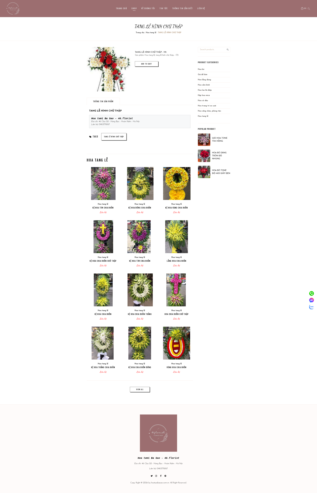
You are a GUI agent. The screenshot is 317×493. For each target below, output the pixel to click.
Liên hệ (201, 8)
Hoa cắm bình (204, 85)
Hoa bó (201, 69)
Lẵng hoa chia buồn (176, 261)
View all (140, 389)
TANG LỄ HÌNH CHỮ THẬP (114, 137)
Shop (134, 8)
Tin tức (163, 8)
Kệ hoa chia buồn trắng (140, 314)
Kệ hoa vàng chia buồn (176, 208)
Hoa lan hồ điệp (205, 90)
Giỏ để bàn (202, 75)
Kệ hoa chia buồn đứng (139, 367)
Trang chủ (121, 8)
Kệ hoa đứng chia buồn (139, 208)
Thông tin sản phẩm (103, 101)
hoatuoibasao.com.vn (160, 483)
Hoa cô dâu (203, 101)
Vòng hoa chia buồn (177, 367)
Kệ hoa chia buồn (103, 314)
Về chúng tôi (148, 8)
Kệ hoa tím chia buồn (103, 208)
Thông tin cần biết (182, 8)
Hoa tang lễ (151, 33)
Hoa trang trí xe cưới (207, 106)
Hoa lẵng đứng (204, 80)
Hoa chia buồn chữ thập (177, 314)
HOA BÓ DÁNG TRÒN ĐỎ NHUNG (219, 156)
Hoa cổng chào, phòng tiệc (209, 111)
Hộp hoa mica (204, 95)
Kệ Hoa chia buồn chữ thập (103, 261)
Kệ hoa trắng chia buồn (103, 367)
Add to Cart (146, 64)
